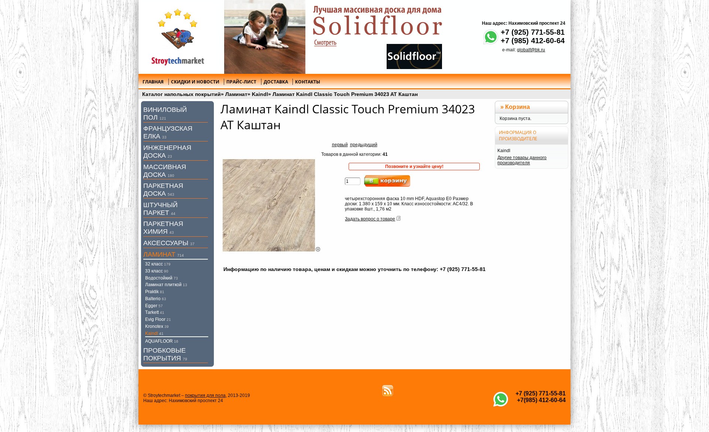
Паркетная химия (163, 227)
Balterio (155, 298)
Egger (154, 305)
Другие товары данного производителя (522, 160)
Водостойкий (161, 278)
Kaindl (260, 94)
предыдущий (363, 144)
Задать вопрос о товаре (370, 219)
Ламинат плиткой (166, 284)
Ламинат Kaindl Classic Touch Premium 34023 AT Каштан (345, 94)
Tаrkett (154, 312)
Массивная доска (164, 170)
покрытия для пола (205, 395)
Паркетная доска (163, 189)
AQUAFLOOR (161, 341)
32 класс (158, 264)
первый (340, 144)
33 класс (156, 271)
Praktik (154, 291)
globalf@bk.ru (531, 49)
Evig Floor (158, 319)
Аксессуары (169, 243)
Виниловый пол (165, 113)
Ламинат (236, 94)
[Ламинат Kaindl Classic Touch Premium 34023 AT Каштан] (272, 250)
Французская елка (167, 132)
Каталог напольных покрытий (181, 94)
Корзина (517, 107)
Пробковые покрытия (165, 354)
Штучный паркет (160, 208)
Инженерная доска (167, 151)
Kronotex (157, 326)
